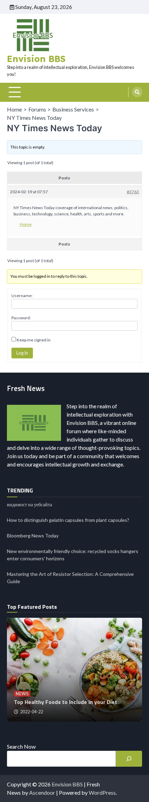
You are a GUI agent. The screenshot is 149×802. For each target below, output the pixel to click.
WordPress (102, 792)
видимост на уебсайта (29, 504)
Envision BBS (36, 58)
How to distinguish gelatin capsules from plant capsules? (68, 520)
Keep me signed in (34, 339)
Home (26, 224)
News (22, 693)
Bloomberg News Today (33, 535)
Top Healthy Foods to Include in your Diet (65, 702)
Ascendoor (42, 792)
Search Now (21, 746)
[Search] (137, 92)
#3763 (133, 191)
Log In (22, 353)
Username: (22, 295)
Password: (21, 317)
